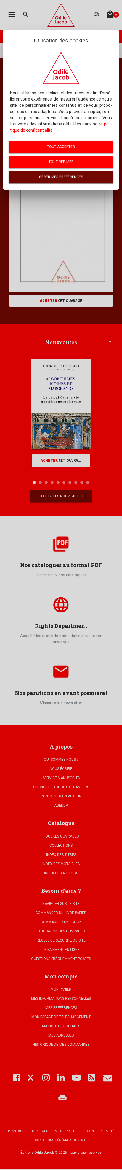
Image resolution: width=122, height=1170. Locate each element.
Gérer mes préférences (61, 177)
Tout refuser (61, 162)
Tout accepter (61, 147)
